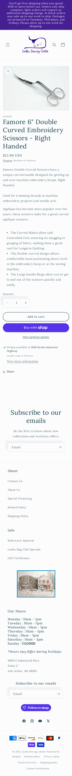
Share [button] (10, 371)
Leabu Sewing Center (34, 751)
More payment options (36, 336)
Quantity (8, 294)
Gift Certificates (19, 558)
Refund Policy (17, 507)
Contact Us (15, 481)
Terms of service (27, 762)
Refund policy (32, 756)
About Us (14, 490)
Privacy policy (52, 756)
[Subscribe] (60, 447)
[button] (7, 45)
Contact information (37, 768)
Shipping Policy (18, 516)
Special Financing (20, 498)
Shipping (7, 160)
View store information (22, 361)
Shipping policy (49, 762)
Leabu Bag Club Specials (24, 549)
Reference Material (21, 540)
